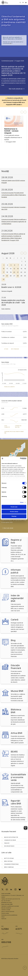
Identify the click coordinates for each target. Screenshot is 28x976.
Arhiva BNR (16, 733)
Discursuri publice (9, 846)
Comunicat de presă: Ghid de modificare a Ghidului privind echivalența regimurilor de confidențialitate (13, 222)
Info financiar (15, 349)
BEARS (14, 751)
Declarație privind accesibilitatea (9, 915)
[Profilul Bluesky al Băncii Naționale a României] (20, 889)
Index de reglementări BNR (17, 598)
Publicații (6, 843)
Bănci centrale (8, 861)
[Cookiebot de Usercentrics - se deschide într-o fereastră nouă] (20, 458)
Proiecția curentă (9, 386)
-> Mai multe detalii (7, 528)
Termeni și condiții (5, 909)
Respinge (14, 516)
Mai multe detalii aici (16, 89)
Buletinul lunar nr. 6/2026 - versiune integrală (11, 131)
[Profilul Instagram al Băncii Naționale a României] (15, 889)
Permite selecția (14, 511)
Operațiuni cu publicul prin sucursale (10, 906)
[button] (26, 3)
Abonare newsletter (6, 907)
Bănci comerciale (9, 867)
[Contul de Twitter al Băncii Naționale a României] (3, 889)
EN (23, 2)
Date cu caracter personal (7, 911)
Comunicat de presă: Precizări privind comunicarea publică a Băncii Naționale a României (13, 195)
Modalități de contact (6, 902)
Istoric (6, 349)
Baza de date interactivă (11, 837)
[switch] (24, 487)
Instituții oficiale (9, 858)
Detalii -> (19, 104)
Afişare (22, 502)
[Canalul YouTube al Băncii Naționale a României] (7, 889)
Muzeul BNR (17, 691)
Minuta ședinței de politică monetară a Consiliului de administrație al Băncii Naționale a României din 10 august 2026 (13, 70)
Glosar (3, 916)
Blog (13, 640)
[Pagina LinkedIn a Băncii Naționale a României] (11, 889)
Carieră (14, 619)
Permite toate (14, 506)
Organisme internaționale (11, 864)
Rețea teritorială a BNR (6, 904)
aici (10, 43)
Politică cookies (5, 913)
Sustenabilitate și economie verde (18, 777)
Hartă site (3, 918)
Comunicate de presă (10, 840)
